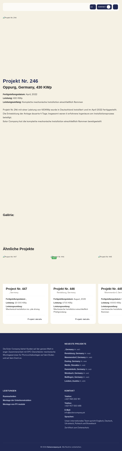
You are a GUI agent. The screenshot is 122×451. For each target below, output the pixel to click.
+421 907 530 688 (73, 406)
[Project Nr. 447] (25, 270)
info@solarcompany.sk (75, 412)
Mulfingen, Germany (77, 377)
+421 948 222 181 (72, 399)
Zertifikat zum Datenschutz (77, 427)
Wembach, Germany (77, 373)
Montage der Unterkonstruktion (17, 400)
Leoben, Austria (75, 381)
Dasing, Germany (76, 361)
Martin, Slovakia (75, 365)
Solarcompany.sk (54, 447)
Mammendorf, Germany (78, 357)
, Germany (72, 349)
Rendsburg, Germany (78, 353)
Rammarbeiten (9, 396)
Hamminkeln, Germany (78, 369)
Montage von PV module (14, 404)
